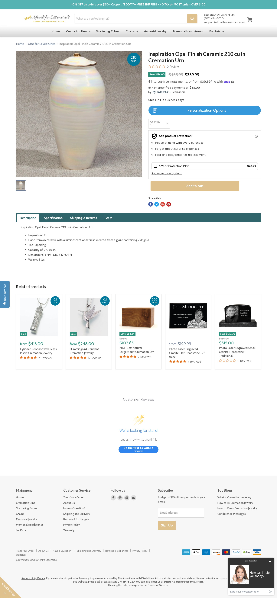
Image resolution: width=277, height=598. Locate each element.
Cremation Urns (77, 31)
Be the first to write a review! (138, 449)
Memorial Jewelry (155, 31)
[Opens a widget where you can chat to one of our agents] (251, 576)
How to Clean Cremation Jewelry (237, 508)
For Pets (215, 31)
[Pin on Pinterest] (168, 204)
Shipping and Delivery (76, 514)
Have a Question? (74, 508)
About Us (69, 503)
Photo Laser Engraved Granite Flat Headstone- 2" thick (187, 353)
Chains (130, 31)
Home (55, 31)
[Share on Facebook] (150, 204)
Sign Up (167, 525)
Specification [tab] (53, 218)
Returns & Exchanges (76, 519)
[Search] (192, 18)
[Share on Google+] (162, 204)
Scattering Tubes (107, 31)
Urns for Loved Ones (41, 44)
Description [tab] (28, 218)
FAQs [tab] (108, 218)
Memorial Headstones (188, 31)
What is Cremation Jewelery (234, 497)
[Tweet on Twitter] (156, 204)
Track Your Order (73, 497)
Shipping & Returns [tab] (83, 218)
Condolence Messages (231, 514)
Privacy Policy (71, 524)
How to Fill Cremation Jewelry (235, 503)
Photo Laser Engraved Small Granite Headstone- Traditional (237, 352)
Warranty (68, 530)
